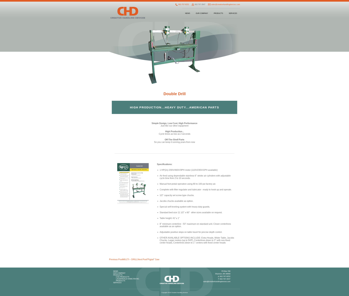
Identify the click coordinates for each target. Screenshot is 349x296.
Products (218, 13)
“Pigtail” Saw (148, 259)
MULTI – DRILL (123, 259)
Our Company (202, 13)
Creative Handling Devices (127, 13)
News (187, 13)
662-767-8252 (183, 4)
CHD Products (122, 277)
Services (233, 13)
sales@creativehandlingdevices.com (225, 4)
